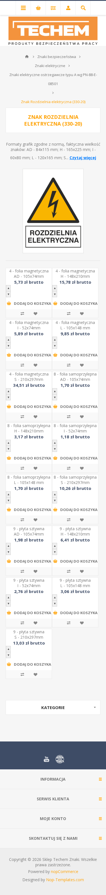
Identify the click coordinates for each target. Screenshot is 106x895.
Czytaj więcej (83, 157)
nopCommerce (64, 871)
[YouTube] (46, 759)
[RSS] (59, 759)
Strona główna (27, 56)
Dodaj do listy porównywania (22, 313)
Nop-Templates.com (65, 879)
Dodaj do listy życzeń (35, 313)
